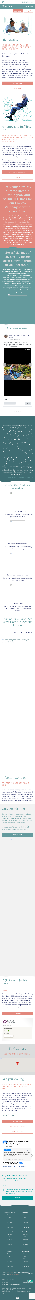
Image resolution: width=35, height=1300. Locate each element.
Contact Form (29, 10)
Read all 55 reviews (19, 1166)
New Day (9, 1251)
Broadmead (25, 1212)
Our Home (17, 89)
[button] (10, 411)
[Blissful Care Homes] (3, 2)
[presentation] (4, 365)
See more (14, 346)
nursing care (23, 549)
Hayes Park (25, 1231)
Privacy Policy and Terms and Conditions (11, 1284)
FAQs (3, 1281)
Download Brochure (17, 172)
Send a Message (17, 1131)
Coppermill (10, 1231)
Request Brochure (17, 1126)
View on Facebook (9, 403)
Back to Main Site (27, 2)
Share (28, 403)
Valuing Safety (5, 1282)
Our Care (17, 1013)
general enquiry (14, 1275)
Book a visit (17, 835)
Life (10, 1217)
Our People (9, 1225)
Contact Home (9, 1227)
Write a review (7, 1166)
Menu (29, 6)
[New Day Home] (7, 6)
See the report (8, 1036)
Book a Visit (17, 83)
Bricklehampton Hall (9, 1212)
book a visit (10, 1273)
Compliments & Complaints (8, 1279)
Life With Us (17, 177)
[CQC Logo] (9, 1023)
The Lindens (25, 1251)
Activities (9, 1220)
